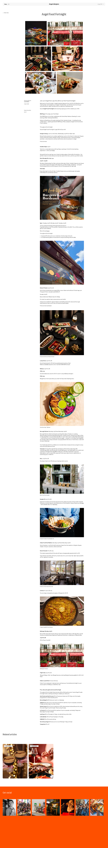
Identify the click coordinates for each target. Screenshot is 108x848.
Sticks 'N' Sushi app (75, 290)
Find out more (43, 141)
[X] (24, 112)
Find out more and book (46, 305)
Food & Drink (8, 746)
